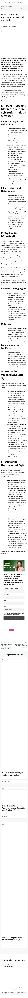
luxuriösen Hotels (15, 339)
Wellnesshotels (18, 363)
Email (5, 600)
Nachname (6, 594)
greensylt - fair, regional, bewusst (17, 992)
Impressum (14, 987)
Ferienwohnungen (20, 341)
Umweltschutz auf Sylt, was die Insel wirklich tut (13, 774)
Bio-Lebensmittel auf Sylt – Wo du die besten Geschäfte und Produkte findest (13, 808)
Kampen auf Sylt (12, 470)
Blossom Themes (8, 995)
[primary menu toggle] (2, 2)
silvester (11, 630)
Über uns (21, 987)
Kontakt (14, 989)
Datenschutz (7, 987)
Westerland (6, 74)
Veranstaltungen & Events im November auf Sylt (12, 938)
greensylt (5, 26)
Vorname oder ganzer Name (11, 588)
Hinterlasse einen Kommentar (8, 27)
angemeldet (10, 964)
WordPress (22, 995)
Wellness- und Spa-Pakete (15, 356)
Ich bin (5, 607)
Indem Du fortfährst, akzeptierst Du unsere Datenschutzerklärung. (14, 613)
